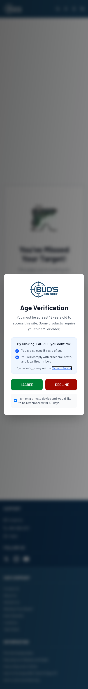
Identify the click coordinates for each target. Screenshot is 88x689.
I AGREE (27, 384)
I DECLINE (61, 384)
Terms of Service (61, 368)
